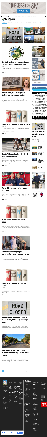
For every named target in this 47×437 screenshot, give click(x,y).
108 (13, 371)
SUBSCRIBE (5, 386)
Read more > (4, 72)
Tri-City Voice (35, 419)
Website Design (27, 406)
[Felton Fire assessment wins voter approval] (16, 179)
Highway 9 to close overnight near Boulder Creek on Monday (38, 133)
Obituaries (21, 382)
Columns (10, 393)
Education (10, 389)
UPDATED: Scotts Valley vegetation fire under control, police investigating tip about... (41, 160)
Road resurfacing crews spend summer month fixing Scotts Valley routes (15, 352)
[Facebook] (44, 16)
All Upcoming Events (16, 394)
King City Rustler (36, 407)
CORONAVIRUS (17, 386)
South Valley (35, 430)
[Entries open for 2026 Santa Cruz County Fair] (29, 31)
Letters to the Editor (10, 400)
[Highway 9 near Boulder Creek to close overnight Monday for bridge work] (16, 308)
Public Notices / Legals (27, 386)
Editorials (10, 402)
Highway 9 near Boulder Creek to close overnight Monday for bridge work (15, 319)
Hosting (25, 408)
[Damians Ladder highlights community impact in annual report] (16, 243)
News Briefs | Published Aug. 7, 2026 (16, 124)
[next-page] (16, 371)
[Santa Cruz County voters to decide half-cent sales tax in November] (16, 53)
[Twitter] (42, 400)
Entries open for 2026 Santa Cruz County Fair (40, 147)
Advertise (10, 382)
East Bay (34, 429)
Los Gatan (34, 408)
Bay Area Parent (36, 424)
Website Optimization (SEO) (26, 410)
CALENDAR (16, 391)
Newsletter (5, 390)
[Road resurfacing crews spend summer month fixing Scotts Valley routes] (16, 341)
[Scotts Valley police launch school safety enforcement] (16, 145)
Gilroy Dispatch (35, 400)
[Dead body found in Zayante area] (39, 39)
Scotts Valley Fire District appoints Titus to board (41, 153)
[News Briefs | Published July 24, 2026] (16, 274)
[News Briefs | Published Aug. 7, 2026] (16, 115)
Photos (10, 395)
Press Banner (35, 411)
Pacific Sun (35, 395)
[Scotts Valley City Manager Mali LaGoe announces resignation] (16, 84)
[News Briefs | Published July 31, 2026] (16, 211)
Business (10, 388)
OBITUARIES (21, 380)
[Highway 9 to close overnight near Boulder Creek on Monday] (12, 35)
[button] (43, 22)
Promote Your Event (15, 402)
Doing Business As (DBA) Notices (27, 394)
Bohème (34, 425)
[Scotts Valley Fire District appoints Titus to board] (39, 31)
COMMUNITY (11, 392)
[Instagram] (45, 16)
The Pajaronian (35, 416)
